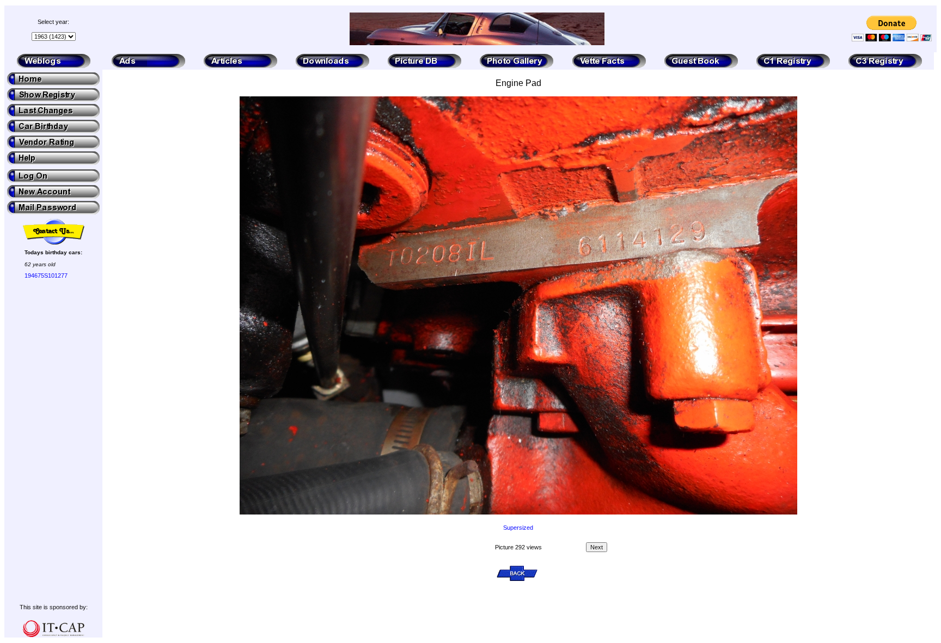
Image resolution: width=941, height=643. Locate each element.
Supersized (518, 527)
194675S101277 (46, 275)
